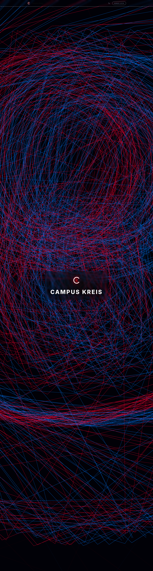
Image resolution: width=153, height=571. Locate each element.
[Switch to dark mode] (109, 3)
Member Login (119, 3)
